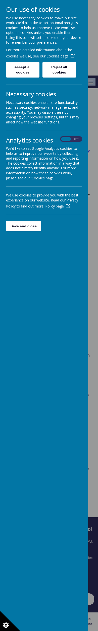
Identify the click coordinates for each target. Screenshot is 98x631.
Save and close (24, 226)
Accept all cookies (22, 69)
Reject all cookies (59, 69)
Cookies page (57, 56)
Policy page (54, 206)
